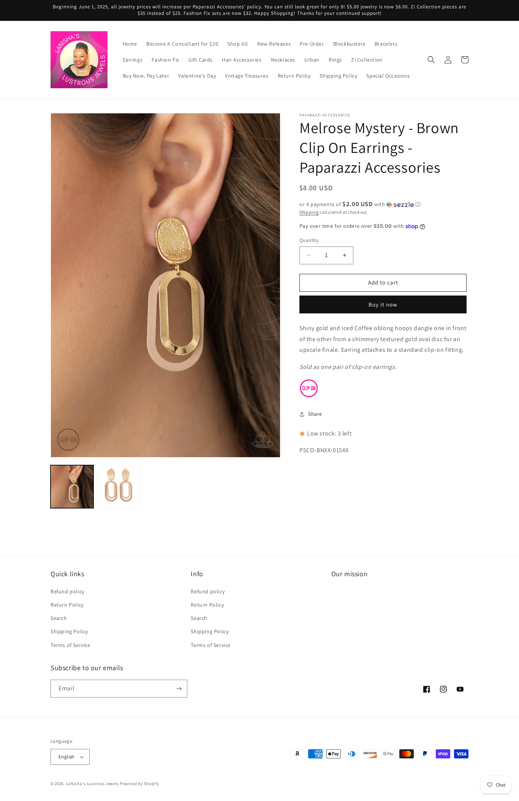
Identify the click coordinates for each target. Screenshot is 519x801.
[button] (431, 59)
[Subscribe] (178, 689)
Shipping (309, 212)
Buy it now (383, 304)
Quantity (308, 240)
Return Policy (67, 604)
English (66, 756)
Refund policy (67, 591)
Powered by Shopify (139, 783)
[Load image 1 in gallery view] (72, 486)
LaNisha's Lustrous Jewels (92, 783)
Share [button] (315, 413)
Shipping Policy (69, 631)
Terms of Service (70, 645)
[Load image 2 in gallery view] (118, 486)
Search (59, 618)
